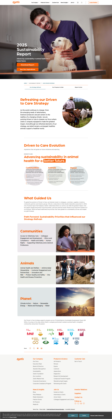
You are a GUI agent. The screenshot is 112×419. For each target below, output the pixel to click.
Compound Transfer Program (62, 378)
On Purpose (36, 402)
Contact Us (78, 397)
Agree (72, 415)
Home (25, 83)
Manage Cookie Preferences (97, 415)
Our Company (34, 2)
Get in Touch (78, 361)
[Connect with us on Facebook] (75, 403)
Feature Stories (37, 399)
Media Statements (38, 397)
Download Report (27, 65)
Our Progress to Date (57, 87)
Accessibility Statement (70, 409)
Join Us (72, 2)
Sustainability (37, 371)
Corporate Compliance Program (42, 383)
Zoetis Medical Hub (38, 378)
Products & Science (45, 2)
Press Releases (37, 394)
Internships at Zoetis (59, 394)
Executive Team (37, 364)
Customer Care (55, 2)
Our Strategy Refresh (48, 83)
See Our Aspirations (27, 69)
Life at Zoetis (57, 397)
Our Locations (37, 376)
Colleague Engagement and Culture (64, 399)
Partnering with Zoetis (60, 383)
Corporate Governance (39, 381)
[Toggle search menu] (82, 3)
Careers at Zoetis (58, 392)
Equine (56, 366)
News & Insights (64, 2)
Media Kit (35, 404)
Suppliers (78, 393)
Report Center (78, 87)
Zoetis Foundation (38, 374)
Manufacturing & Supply (60, 381)
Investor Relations (93, 2)
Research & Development (61, 376)
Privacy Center (42, 409)
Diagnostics (57, 374)
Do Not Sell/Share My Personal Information (55, 409)
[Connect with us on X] (78, 403)
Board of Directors (38, 366)
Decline (84, 415)
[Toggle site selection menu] (78, 3)
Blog (34, 392)
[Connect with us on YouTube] (84, 403)
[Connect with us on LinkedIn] (81, 403)
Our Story (36, 361)
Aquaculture (57, 371)
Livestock (56, 369)
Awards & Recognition (39, 369)
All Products (57, 361)
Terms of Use (35, 409)
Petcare (56, 364)
